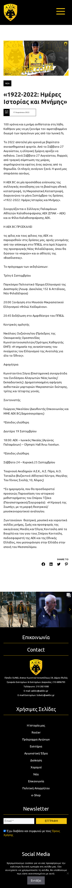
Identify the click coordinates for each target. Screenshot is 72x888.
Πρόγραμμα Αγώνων (36, 739)
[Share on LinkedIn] (51, 564)
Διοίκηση (36, 760)
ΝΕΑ (7, 83)
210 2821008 (42, 686)
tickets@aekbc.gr (46, 695)
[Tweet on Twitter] (59, 564)
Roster (36, 732)
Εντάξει (36, 880)
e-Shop (36, 795)
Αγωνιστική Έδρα (36, 753)
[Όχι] (67, 873)
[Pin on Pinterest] (66, 564)
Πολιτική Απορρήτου (36, 788)
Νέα (36, 774)
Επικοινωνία (36, 781)
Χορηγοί (36, 767)
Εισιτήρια (36, 746)
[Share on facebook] (43, 564)
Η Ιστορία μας (36, 725)
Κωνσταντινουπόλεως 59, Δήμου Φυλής (47, 677)
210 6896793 (58, 682)
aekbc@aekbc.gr (39, 691)
